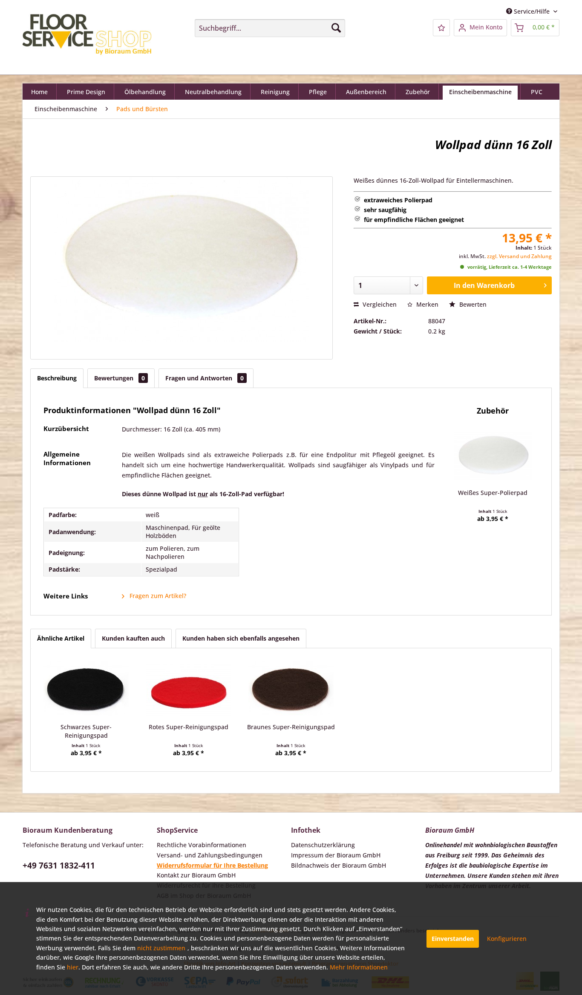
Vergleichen (379, 304)
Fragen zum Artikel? (157, 596)
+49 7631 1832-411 (59, 865)
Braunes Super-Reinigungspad (291, 727)
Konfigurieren (507, 939)
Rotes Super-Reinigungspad (188, 727)
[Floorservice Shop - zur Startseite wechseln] (87, 36)
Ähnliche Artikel (60, 638)
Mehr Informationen (359, 967)
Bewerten (472, 304)
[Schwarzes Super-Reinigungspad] (86, 689)
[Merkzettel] (441, 27)
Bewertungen (119, 378)
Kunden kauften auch (133, 638)
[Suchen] (336, 27)
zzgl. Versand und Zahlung (519, 256)
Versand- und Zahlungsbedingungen (209, 855)
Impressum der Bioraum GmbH (335, 855)
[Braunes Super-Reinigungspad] (291, 689)
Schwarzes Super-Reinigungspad (86, 731)
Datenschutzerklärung (323, 845)
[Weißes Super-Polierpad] (493, 454)
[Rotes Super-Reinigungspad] (188, 689)
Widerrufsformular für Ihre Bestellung (212, 865)
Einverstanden (453, 939)
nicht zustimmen (161, 948)
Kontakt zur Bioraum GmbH (196, 875)
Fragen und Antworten (204, 378)
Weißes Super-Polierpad (492, 493)
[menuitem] (270, 28)
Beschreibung (57, 378)
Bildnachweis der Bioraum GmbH (338, 865)
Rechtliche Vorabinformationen (201, 845)
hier (72, 967)
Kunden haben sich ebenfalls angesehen (241, 638)
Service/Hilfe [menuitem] (531, 11)
